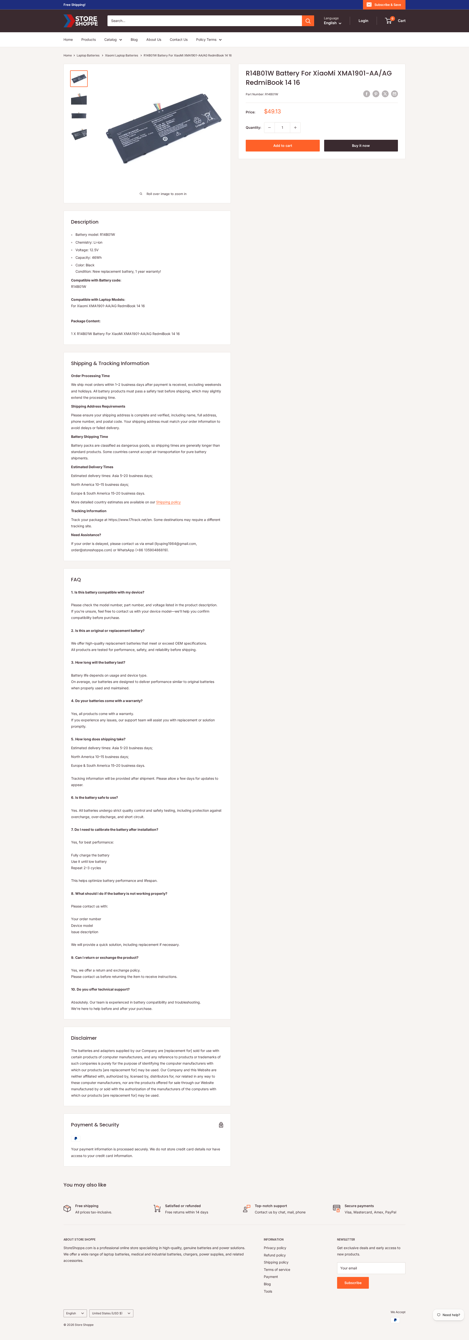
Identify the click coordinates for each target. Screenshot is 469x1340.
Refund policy (275, 1255)
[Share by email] (394, 93)
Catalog (110, 39)
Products (88, 39)
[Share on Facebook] (366, 93)
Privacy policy (275, 1248)
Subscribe (353, 1283)
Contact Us (179, 39)
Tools (268, 1291)
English (71, 1313)
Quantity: (253, 127)
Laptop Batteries (88, 55)
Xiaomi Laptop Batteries (122, 55)
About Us (153, 39)
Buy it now (361, 145)
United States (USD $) (107, 1313)
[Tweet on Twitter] (385, 93)
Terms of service (277, 1269)
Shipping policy (168, 502)
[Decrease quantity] (269, 127)
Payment (271, 1277)
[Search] (308, 21)
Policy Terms (206, 39)
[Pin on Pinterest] (376, 93)
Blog (134, 39)
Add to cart (282, 145)
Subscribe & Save (387, 5)
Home (68, 39)
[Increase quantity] (295, 127)
